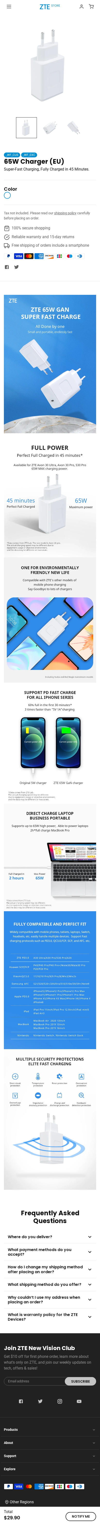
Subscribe (80, 1381)
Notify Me (81, 1516)
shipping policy (65, 213)
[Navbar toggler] (9, 6)
